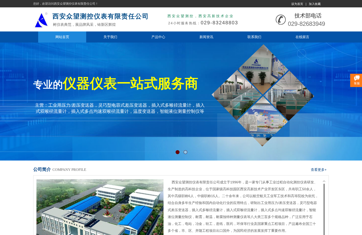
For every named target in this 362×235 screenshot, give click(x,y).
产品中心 (158, 37)
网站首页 (62, 37)
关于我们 (110, 37)
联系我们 (254, 37)
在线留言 (302, 37)
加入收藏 (315, 4)
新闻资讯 (206, 37)
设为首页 (297, 4)
